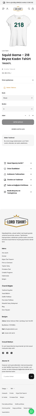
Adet (3, 115)
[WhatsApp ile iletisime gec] (31, 411)
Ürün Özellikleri (13, 169)
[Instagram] (3, 353)
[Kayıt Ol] (31, 376)
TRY (12, 388)
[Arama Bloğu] (29, 9)
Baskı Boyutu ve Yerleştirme (13, 192)
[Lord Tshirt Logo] (18, 8)
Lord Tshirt (5, 51)
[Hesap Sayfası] (7, 9)
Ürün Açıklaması (7, 80)
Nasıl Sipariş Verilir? (15, 163)
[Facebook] (7, 353)
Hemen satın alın (18, 129)
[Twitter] (11, 353)
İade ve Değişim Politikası (17, 185)
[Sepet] (32, 9)
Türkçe (4, 388)
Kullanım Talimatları (15, 174)
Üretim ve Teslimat (15, 180)
